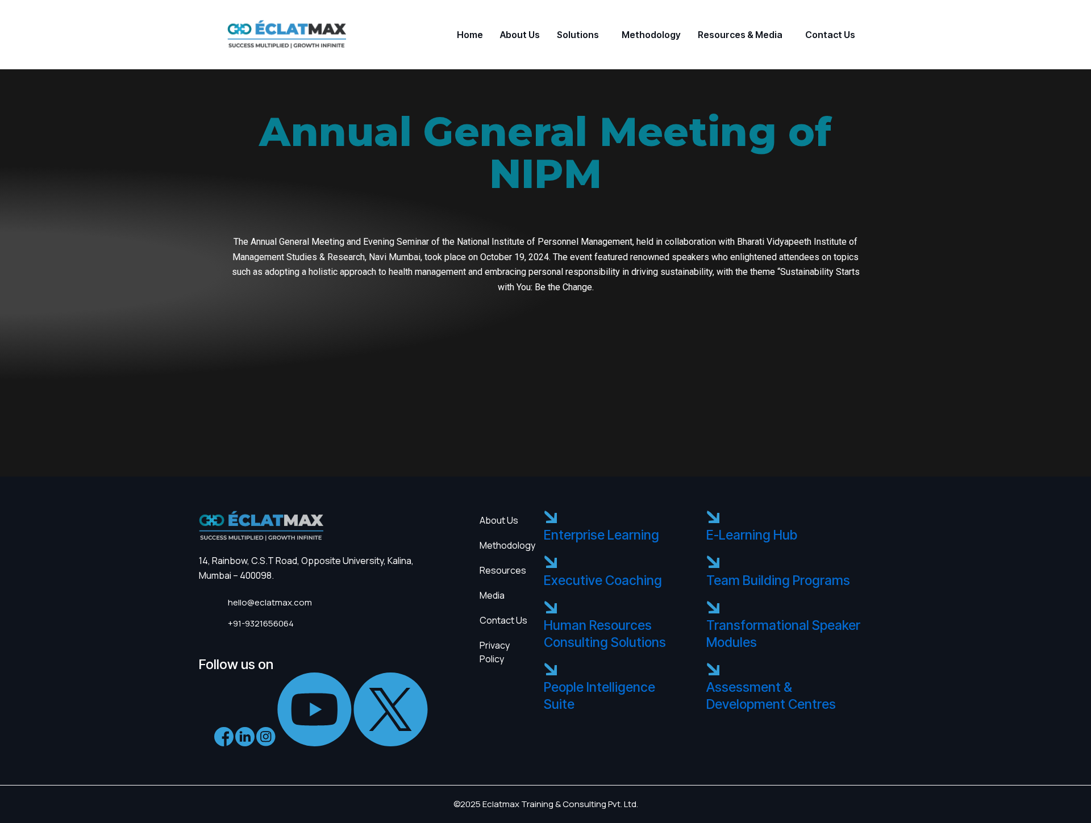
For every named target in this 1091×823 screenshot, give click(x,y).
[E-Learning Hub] (712, 518)
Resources (503, 570)
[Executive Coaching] (550, 563)
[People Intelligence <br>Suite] (550, 670)
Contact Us (830, 34)
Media (492, 595)
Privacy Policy (495, 652)
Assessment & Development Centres (771, 695)
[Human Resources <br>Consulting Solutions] (550, 608)
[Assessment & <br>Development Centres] (712, 670)
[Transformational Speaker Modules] (712, 608)
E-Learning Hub (751, 535)
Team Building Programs (778, 580)
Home (470, 34)
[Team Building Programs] (712, 563)
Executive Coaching (603, 580)
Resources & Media (740, 34)
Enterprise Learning (601, 535)
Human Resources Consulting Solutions (605, 633)
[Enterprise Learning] (550, 518)
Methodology (651, 34)
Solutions (578, 34)
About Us (520, 34)
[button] (580, 35)
